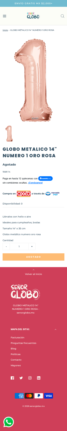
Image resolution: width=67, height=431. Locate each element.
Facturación (17, 337)
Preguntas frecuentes (23, 343)
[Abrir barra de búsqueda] (62, 16)
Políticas (15, 354)
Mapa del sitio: (20, 329)
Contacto (16, 359)
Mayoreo (16, 365)
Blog (13, 348)
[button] (9, 134)
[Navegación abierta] (4, 16)
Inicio (5, 30)
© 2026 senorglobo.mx (33, 406)
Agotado (33, 257)
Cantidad (8, 240)
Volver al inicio (33, 274)
